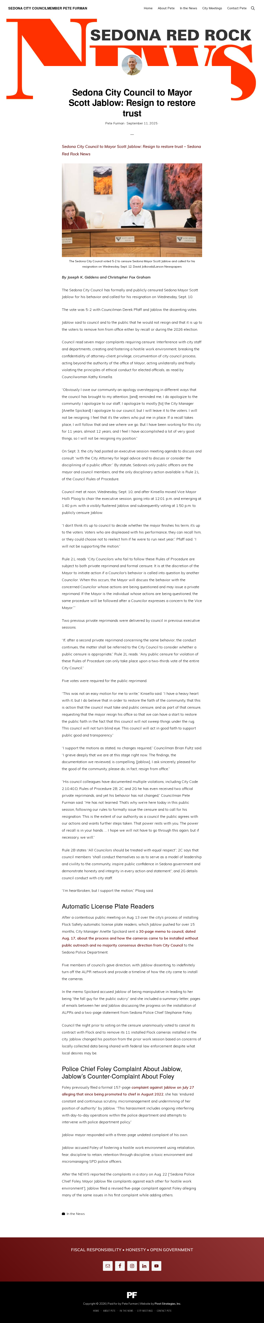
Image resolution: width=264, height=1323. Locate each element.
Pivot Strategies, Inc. (168, 1303)
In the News (76, 1214)
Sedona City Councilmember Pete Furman (47, 8)
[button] (253, 8)
